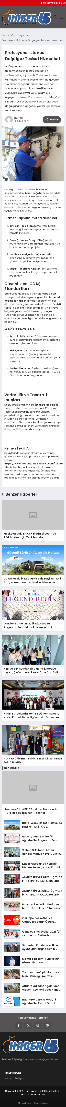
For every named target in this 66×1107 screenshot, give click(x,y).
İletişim (19, 1078)
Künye (9, 1078)
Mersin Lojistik (41, 1103)
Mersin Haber (24, 1103)
